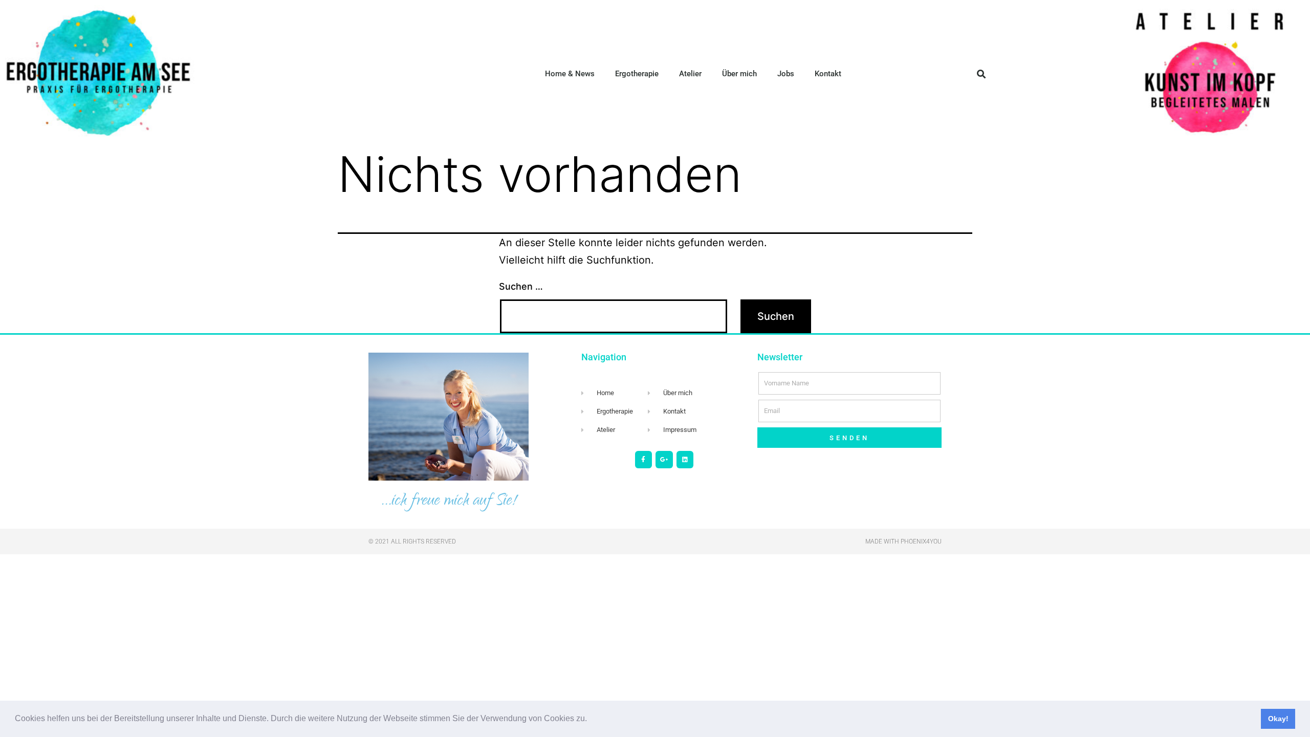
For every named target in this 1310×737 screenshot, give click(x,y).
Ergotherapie (637, 73)
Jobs (785, 73)
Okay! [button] (1278, 718)
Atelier (690, 73)
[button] (590, 719)
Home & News (570, 73)
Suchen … (521, 286)
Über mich (739, 73)
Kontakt (828, 73)
